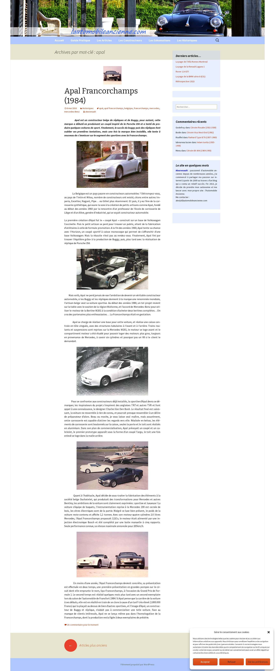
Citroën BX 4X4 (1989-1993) (198, 150)
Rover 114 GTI (182, 71)
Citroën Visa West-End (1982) (200, 132)
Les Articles (104, 40)
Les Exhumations (159, 40)
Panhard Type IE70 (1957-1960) (202, 137)
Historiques (87, 108)
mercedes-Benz (72, 111)
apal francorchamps (113, 108)
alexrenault (90, 111)
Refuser (232, 661)
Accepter (205, 661)
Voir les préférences (258, 661)
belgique (128, 108)
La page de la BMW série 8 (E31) (190, 76)
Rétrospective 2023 (185, 81)
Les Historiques (187, 40)
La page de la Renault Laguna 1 (190, 66)
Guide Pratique (80, 40)
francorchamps (141, 108)
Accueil (59, 40)
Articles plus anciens (88, 645)
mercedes (154, 108)
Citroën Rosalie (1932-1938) (203, 127)
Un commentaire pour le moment (82, 624)
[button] (268, 632)
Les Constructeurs (130, 40)
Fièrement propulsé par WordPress (137, 664)
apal (101, 108)
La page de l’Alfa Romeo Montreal (192, 61)
